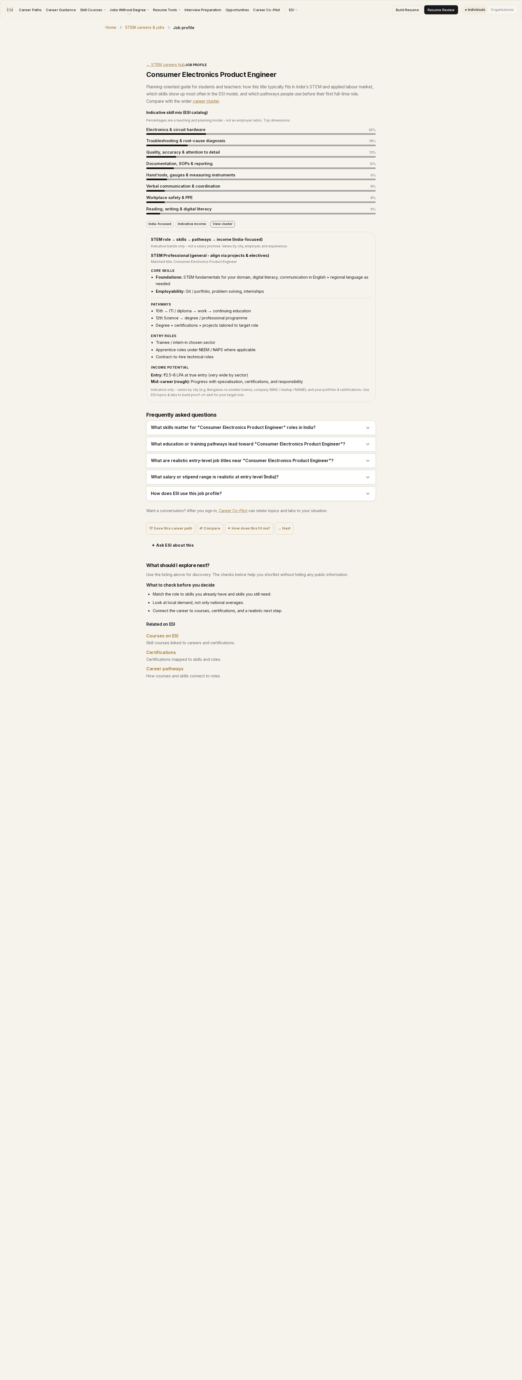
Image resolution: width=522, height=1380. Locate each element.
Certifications (161, 652)
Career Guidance (61, 10)
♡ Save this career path (170, 528)
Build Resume (407, 10)
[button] (261, 428)
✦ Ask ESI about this (173, 545)
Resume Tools (165, 10)
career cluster (206, 101)
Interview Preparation (203, 10)
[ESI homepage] (10, 10)
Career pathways (165, 668)
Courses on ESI (162, 635)
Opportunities (237, 10)
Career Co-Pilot (266, 10)
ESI (291, 10)
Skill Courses (91, 10)
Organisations (502, 10)
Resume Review (441, 10)
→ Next (284, 528)
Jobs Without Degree (127, 10)
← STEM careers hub (165, 64)
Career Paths (30, 10)
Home (110, 27)
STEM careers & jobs (144, 27)
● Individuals (475, 10)
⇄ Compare (210, 528)
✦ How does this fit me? (249, 528)
